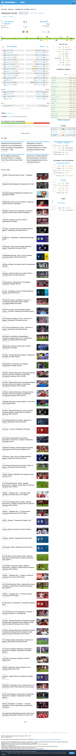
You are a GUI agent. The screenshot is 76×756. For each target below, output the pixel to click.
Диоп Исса (41, 64)
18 (51, 113)
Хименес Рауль (40, 82)
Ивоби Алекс (40, 75)
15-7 (73, 84)
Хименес (45, 32)
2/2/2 (71, 99)
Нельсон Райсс (40, 80)
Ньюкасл (54, 90)
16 (51, 109)
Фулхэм (43, 22)
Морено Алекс (10, 57)
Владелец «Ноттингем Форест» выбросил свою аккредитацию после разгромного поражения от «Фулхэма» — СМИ (12, 146)
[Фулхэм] (48, 21)
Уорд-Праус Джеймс (11, 66)
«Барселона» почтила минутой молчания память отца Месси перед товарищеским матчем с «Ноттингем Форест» (37, 159)
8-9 (73, 99)
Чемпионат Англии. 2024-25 (25, 9)
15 (75, 78)
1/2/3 (71, 105)
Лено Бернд (41, 50)
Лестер (53, 111)
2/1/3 (71, 101)
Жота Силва (9, 77)
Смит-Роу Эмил (40, 61)
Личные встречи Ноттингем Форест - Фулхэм (63, 142)
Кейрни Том (41, 96)
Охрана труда (45, 732)
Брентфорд (54, 101)
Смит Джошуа (8, 113)
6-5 (73, 97)
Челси (53, 84)
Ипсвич (53, 107)
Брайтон (53, 95)
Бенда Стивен (40, 91)
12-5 (73, 82)
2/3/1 (71, 95)
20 (51, 117)
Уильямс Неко (10, 59)
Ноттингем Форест (9, 23)
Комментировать (25, 133)
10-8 (73, 95)
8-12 (73, 111)
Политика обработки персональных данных (58, 732)
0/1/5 (71, 115)
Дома (69, 74)
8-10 (73, 101)
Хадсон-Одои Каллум (11, 73)
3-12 (73, 115)
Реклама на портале (23, 732)
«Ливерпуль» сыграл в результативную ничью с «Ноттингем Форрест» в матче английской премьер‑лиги (36, 146)
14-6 (73, 80)
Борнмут (54, 99)
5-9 (73, 113)
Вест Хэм (54, 105)
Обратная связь (9, 732)
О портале (16, 732)
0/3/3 (71, 111)
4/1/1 (71, 84)
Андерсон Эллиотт (10, 75)
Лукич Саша (41, 66)
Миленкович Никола (11, 54)
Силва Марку (40, 105)
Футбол (4, 9)
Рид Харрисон (40, 68)
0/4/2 (71, 107)
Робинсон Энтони (40, 52)
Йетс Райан (9, 64)
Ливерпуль (54, 78)
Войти (73, 3)
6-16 (73, 117)
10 (51, 97)
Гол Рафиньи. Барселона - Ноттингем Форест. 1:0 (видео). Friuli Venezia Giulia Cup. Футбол (12, 158)
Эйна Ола (9, 52)
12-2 (73, 78)
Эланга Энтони (10, 84)
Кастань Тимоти (40, 93)
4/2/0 (71, 80)
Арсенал (54, 82)
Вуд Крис (9, 80)
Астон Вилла (54, 86)
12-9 (73, 86)
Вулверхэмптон (55, 117)
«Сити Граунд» (10, 116)
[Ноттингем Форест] (2, 21)
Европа (11, 9)
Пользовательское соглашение (35, 732)
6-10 (73, 105)
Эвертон (53, 109)
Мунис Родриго (40, 84)
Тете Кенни (41, 59)
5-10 (73, 107)
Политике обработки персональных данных (47, 751)
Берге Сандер (40, 73)
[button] (9, 13)
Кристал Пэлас (55, 113)
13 (75, 84)
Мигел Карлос (10, 91)
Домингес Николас (11, 70)
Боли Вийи (9, 93)
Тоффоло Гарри (10, 96)
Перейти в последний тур (64, 120)
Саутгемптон (54, 115)
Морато (8, 98)
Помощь (3, 732)
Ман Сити (54, 80)
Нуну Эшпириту (10, 105)
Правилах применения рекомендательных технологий (47, 739)
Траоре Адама (40, 77)
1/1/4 (71, 109)
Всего (66, 74)
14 (75, 80)
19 (51, 115)
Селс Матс (9, 50)
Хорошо (72, 752)
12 (51, 101)
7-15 (73, 109)
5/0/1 (71, 78)
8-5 (73, 88)
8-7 (73, 90)
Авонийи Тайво (10, 82)
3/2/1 (71, 88)
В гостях (73, 74)
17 (51, 111)
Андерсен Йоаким (39, 54)
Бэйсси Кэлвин (40, 57)
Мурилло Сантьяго (11, 61)
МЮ (53, 103)
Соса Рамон (9, 68)
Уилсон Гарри (40, 98)
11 (75, 88)
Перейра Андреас (39, 70)
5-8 (73, 103)
